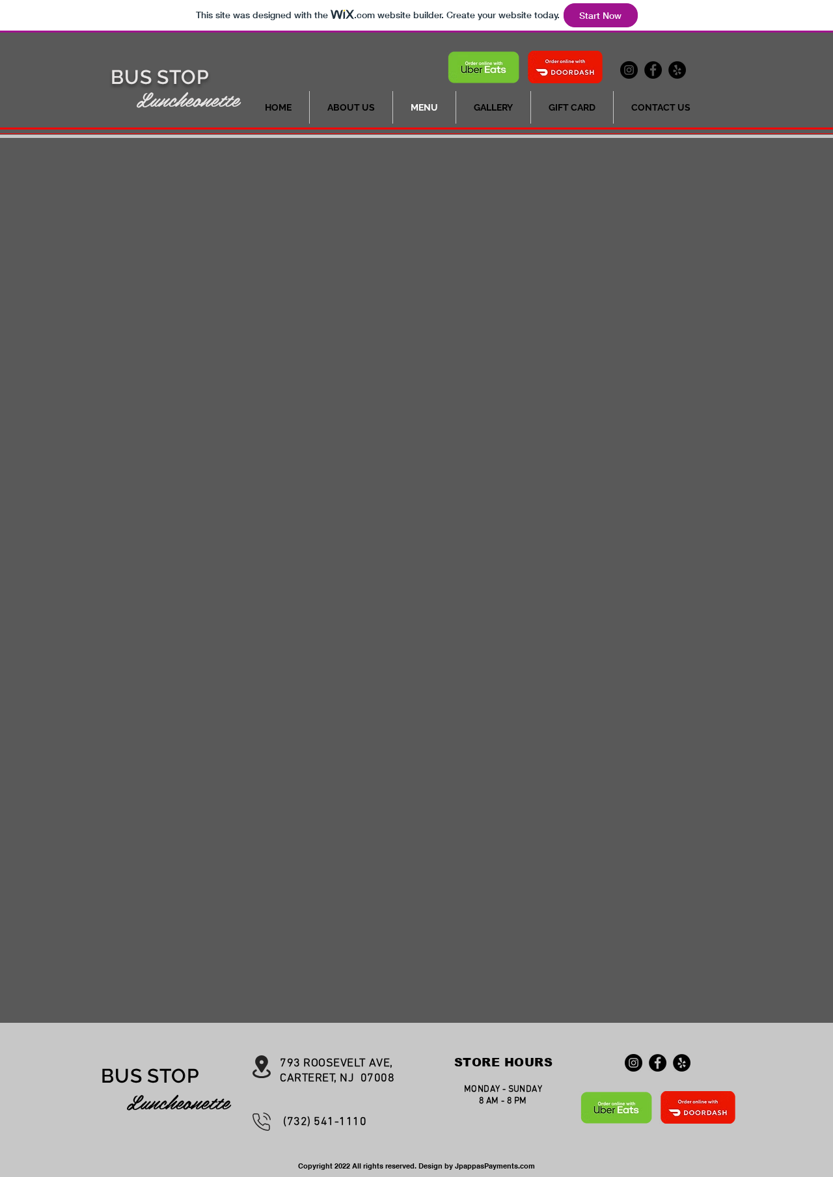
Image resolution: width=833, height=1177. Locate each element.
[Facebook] (653, 70)
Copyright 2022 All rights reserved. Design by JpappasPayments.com (416, 1165)
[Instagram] (629, 70)
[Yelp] (677, 70)
